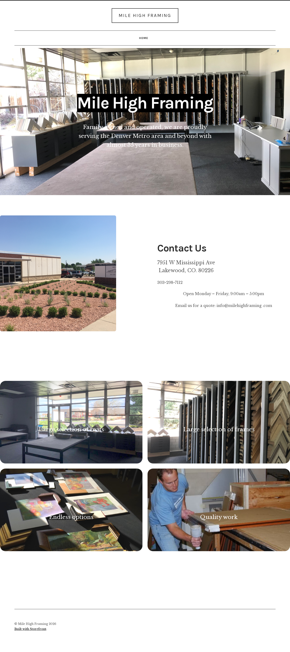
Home (143, 38)
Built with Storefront (30, 629)
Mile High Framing (145, 15)
